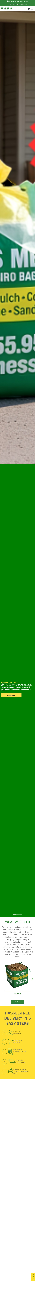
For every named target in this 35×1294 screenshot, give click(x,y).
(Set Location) (24, 1)
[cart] (28, 9)
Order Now (11, 696)
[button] (14, 915)
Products (17, 1002)
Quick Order (33, 1277)
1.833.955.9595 (22, 4)
